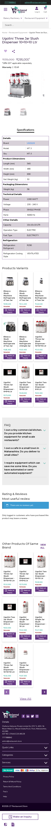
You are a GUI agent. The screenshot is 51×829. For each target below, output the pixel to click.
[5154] (5, 824)
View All (43, 546)
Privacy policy (8, 777)
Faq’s (5, 791)
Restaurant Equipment (35, 18)
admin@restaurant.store (36, 2)
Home (4, 32)
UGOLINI (31, 143)
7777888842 (10, 2)
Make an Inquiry (10, 311)
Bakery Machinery (12, 18)
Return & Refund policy (12, 781)
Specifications (25, 130)
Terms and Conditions (12, 786)
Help (5, 796)
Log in (37, 12)
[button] (5, 10)
